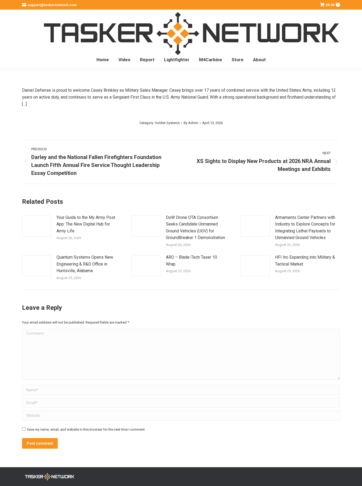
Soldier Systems (167, 123)
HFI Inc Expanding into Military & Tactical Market (305, 261)
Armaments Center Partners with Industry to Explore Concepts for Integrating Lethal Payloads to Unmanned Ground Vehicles (305, 227)
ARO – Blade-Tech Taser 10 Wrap (191, 261)
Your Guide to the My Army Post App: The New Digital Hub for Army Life (85, 224)
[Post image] (36, 226)
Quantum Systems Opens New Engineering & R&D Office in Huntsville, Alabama (84, 264)
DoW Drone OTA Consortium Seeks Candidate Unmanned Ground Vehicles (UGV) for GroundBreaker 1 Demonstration (195, 227)
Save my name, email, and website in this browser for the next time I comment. (86, 429)
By (191, 123)
